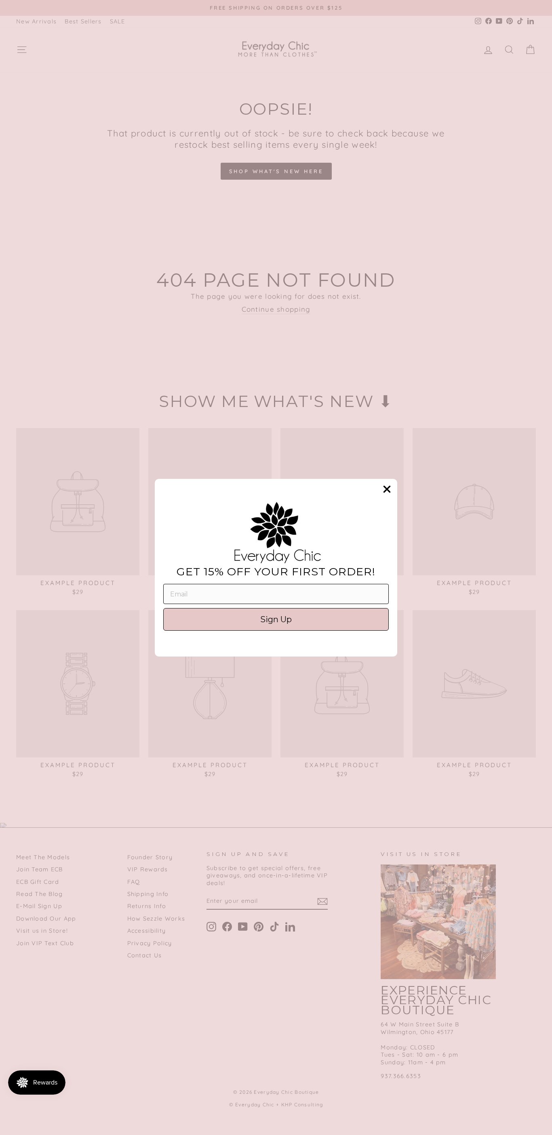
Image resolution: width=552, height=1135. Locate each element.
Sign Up (276, 619)
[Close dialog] (387, 489)
